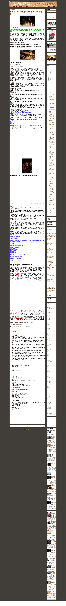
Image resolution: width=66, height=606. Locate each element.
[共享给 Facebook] (28, 326)
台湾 (48, 370)
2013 (49, 80)
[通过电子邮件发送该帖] (23, 326)
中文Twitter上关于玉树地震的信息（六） (51, 157)
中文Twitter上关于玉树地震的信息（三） (51, 182)
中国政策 (48, 407)
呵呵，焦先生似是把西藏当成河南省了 (53, 464)
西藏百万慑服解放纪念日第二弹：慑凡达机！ (51, 209)
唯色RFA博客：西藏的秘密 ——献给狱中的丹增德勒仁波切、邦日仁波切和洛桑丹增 (53, 522)
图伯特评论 (48, 250)
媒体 (48, 355)
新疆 (48, 386)
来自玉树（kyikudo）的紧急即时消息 (51, 172)
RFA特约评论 (49, 414)
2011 (49, 82)
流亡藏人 (48, 351)
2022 (49, 71)
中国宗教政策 (49, 408)
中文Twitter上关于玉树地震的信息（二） (51, 186)
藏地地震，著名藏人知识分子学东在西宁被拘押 (51, 112)
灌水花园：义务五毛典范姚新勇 (51, 124)
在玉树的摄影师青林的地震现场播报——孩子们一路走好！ (51, 192)
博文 (49, 16)
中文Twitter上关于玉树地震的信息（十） (51, 129)
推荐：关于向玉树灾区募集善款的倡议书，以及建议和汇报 (51, 160)
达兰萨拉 (48, 318)
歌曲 (48, 329)
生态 (48, 366)
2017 (49, 76)
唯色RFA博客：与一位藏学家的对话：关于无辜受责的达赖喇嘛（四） (53, 582)
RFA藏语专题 (49, 413)
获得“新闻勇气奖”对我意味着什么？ (53, 493)
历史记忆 (48, 349)
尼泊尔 (48, 360)
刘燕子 (48, 350)
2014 (49, 79)
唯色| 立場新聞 (49, 238)
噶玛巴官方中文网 (49, 248)
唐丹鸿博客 (48, 268)
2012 (49, 81)
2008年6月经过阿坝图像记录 (53, 472)
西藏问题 (48, 380)
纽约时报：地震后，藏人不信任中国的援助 (51, 168)
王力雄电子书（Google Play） (51, 227)
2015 (49, 78)
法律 (48, 324)
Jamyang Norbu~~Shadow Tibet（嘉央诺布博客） (51, 264)
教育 (48, 343)
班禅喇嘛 (48, 307)
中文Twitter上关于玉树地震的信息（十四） (51, 104)
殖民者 (48, 403)
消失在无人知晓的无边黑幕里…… (53, 454)
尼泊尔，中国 (49, 361)
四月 (49, 93)
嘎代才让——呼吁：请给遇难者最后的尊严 (51, 97)
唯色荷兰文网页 (49, 239)
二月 (49, 211)
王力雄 (48, 372)
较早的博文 (42, 426)
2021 (49, 72)
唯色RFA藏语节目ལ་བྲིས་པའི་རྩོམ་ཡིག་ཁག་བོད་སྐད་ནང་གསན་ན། (51, 233)
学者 (48, 387)
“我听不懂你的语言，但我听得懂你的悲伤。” (51, 163)
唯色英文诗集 (49, 244)
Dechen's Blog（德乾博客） (50, 267)
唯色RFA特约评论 (49, 232)
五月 (49, 92)
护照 (48, 335)
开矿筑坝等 (48, 344)
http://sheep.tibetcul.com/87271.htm (16, 155)
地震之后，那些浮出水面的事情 (51, 114)
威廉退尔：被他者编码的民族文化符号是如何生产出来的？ (51, 200)
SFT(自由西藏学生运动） (50, 261)
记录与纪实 (48, 340)
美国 (48, 356)
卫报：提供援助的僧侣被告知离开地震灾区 (51, 119)
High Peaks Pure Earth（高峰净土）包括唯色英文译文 (51, 236)
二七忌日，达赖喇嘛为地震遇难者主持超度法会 (51, 108)
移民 (48, 392)
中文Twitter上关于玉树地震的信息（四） (51, 174)
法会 (48, 323)
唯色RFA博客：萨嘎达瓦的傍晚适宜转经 (53, 514)
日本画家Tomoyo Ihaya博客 (50, 275)
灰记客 (48, 274)
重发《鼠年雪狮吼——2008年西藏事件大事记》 (53, 541)
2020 (49, 73)
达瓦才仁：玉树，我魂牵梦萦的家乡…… (51, 170)
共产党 (48, 333)
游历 (48, 397)
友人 (48, 398)
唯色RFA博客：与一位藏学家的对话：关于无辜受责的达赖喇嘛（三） (53, 572)
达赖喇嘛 (48, 317)
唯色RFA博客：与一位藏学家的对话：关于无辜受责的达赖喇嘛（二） (53, 592)
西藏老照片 (48, 280)
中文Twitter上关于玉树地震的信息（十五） (51, 99)
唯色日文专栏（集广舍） (50, 243)
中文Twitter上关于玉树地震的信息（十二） (51, 116)
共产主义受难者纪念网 (50, 262)
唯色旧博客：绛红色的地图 (50, 235)
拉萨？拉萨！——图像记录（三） (51, 204)
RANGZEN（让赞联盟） (50, 249)
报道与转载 (48, 308)
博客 (48, 313)
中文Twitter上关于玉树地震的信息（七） (51, 148)
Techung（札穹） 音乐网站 (50, 287)
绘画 (48, 338)
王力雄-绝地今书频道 (49, 229)
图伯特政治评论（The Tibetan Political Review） (51, 252)
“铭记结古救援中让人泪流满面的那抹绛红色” (51, 184)
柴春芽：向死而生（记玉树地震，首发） (51, 142)
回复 (13, 367)
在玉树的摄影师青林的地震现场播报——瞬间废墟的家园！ (51, 189)
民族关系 (48, 359)
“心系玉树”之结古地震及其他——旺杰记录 (51, 145)
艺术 (48, 393)
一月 (49, 212)
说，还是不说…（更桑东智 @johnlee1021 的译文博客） (50, 271)
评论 (49, 17)
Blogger (32, 604)
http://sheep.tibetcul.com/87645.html (16, 260)
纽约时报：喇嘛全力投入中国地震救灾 (51, 138)
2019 (49, 74)
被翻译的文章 (49, 312)
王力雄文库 (48, 228)
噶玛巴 (48, 328)
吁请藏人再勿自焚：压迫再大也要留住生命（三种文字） (53, 477)
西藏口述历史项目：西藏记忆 (50, 281)
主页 (27, 426)
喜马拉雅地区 (49, 382)
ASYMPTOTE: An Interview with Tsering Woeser (53, 559)
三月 (49, 210)
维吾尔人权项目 (49, 294)
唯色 (48, 375)
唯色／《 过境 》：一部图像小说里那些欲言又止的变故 (53, 445)
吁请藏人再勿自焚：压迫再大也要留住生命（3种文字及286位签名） (53, 502)
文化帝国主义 (49, 377)
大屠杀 (48, 319)
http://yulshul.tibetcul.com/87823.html (16, 324)
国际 (48, 334)
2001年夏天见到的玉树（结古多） (51, 120)
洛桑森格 (48, 354)
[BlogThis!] (26, 326)
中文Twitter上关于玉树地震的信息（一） (51, 195)
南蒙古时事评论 (49, 295)
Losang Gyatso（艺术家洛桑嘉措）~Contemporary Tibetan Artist (51, 289)
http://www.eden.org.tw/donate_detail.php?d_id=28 (18, 47)
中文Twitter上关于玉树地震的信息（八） (51, 140)
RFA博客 (48, 412)
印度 (48, 396)
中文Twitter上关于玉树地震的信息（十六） (51, 95)
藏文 (48, 401)
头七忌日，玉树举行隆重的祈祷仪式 (51, 153)
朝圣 (48, 314)
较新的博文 (12, 426)
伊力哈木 (48, 391)
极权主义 (48, 339)
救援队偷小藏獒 (51, 158)
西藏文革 (48, 381)
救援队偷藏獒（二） (51, 146)
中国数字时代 (49, 291)
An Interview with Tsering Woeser (53, 430)
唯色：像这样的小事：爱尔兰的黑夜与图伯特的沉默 (53, 437)
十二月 (50, 84)
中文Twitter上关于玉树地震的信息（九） (51, 133)
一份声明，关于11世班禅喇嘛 (51, 101)
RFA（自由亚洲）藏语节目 (50, 256)
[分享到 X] (27, 326)
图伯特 (48, 371)
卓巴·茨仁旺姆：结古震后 (51, 136)
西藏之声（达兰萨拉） (50, 257)
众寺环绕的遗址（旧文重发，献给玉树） (51, 127)
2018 (49, 75)
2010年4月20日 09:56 (17, 370)
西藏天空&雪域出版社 (50, 279)
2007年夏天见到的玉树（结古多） (51, 105)
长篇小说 (48, 402)
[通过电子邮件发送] (25, 326)
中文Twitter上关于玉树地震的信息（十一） (51, 123)
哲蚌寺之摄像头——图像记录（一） (51, 196)
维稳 (48, 376)
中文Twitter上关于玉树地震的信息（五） (51, 165)
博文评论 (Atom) (28, 429)
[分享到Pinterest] (29, 326)
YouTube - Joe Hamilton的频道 (51, 290)
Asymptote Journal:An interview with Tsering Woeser (53, 566)
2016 (49, 77)
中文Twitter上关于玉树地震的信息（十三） (51, 110)
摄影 (48, 365)
